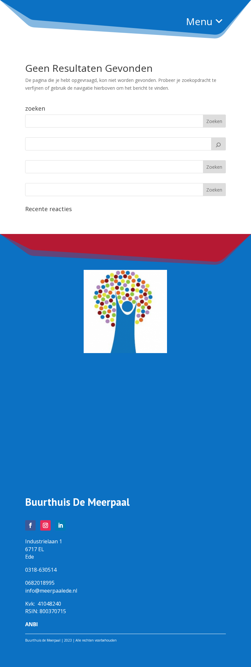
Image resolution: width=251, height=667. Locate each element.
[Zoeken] (218, 143)
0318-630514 (41, 569)
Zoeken (214, 167)
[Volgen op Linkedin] (60, 525)
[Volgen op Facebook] (30, 525)
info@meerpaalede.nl (51, 590)
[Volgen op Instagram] (45, 525)
